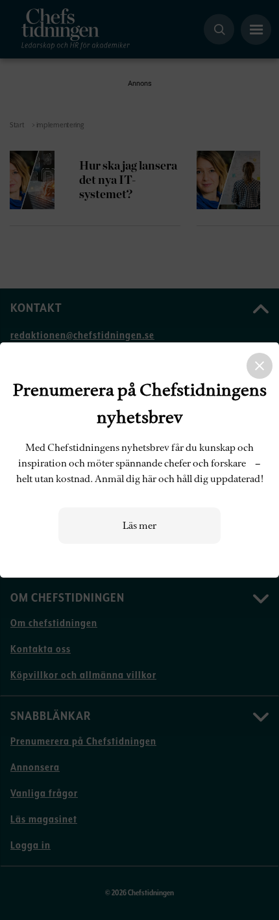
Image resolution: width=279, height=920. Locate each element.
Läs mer (139, 525)
